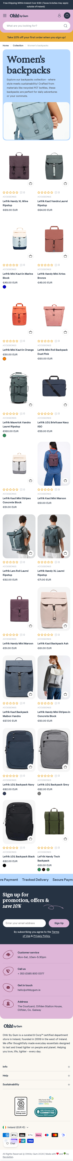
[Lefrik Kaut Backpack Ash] (54, 609)
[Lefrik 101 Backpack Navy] (19, 750)
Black (4, 865)
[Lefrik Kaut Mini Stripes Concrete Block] (19, 464)
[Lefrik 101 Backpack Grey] (54, 750)
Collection (18, 45)
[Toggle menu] (5, 15)
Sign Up (58, 923)
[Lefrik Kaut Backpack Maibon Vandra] (19, 677)
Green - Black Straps (48, 869)
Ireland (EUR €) (16, 1127)
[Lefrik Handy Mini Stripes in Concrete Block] (54, 677)
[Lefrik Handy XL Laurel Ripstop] (54, 536)
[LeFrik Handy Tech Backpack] (54, 822)
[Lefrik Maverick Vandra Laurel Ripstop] (19, 388)
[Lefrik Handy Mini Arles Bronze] (54, 239)
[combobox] (36, 26)
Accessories (9, 196)
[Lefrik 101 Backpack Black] (19, 822)
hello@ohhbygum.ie (29, 990)
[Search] (65, 26)
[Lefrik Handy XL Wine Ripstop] (19, 167)
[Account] (59, 15)
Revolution (8, 1157)
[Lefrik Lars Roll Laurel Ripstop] (19, 536)
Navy (4, 793)
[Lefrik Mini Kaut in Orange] (19, 315)
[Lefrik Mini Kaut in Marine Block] (19, 239)
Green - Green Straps (39, 869)
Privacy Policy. (41, 936)
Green (4, 435)
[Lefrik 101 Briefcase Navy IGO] (54, 388)
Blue (4, 287)
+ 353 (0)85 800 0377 (31, 973)
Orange (4, 358)
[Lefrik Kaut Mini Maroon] (54, 464)
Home (6, 45)
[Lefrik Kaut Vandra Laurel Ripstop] (54, 167)
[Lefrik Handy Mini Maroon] (19, 609)
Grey (39, 793)
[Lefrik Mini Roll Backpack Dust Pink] (54, 315)
